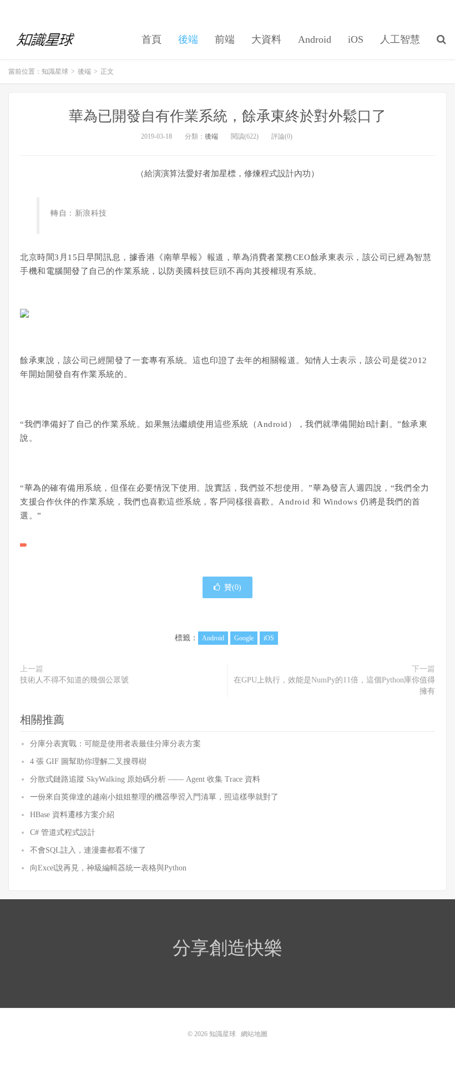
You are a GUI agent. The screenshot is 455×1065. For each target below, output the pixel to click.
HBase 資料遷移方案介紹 (72, 815)
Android (314, 39)
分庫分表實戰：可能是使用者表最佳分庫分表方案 (115, 744)
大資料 (266, 39)
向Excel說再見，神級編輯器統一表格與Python (108, 868)
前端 (225, 39)
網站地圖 (254, 1034)
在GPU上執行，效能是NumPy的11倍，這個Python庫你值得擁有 (334, 685)
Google (244, 638)
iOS (355, 39)
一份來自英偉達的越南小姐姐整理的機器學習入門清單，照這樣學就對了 (154, 797)
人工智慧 (400, 39)
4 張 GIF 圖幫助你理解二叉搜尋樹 (88, 761)
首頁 (151, 39)
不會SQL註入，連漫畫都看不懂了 (88, 850)
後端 (188, 39)
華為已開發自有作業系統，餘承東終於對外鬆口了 (227, 116)
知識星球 (46, 39)
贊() (232, 587)
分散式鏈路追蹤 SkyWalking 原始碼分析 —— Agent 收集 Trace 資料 (145, 779)
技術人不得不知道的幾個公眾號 (74, 680)
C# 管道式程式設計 (62, 832)
